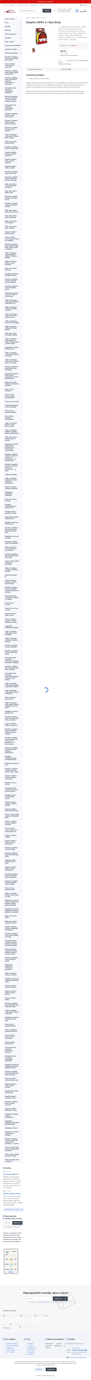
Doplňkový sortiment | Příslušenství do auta (12, 1018)
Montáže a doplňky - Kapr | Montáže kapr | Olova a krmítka (12, 718)
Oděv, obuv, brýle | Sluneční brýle (11, 142)
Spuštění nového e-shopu (12, 1194)
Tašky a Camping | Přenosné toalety (11, 974)
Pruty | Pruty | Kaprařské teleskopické (9, 417)
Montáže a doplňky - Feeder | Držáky (11, 848)
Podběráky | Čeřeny (11, 1128)
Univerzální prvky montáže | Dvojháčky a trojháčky (11, 597)
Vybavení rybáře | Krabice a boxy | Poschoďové (10, 868)
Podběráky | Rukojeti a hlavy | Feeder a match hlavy (11, 294)
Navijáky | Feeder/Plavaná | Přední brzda (10, 506)
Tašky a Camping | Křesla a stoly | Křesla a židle (11, 424)
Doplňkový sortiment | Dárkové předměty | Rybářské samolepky (12, 910)
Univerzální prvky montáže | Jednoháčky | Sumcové (10, 1050)
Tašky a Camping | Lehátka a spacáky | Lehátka (11, 640)
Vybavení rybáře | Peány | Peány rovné (11, 1079)
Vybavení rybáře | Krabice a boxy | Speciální (10, 263)
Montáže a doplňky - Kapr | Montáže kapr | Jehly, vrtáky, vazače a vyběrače (12, 246)
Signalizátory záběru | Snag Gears (11, 1091)
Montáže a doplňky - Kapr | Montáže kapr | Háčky (12, 854)
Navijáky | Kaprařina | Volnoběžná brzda (11, 274)
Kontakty (42, 5)
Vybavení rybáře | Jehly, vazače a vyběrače (10, 160)
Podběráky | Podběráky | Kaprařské (9, 493)
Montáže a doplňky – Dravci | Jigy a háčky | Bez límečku (11, 58)
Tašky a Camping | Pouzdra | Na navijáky (12, 321)
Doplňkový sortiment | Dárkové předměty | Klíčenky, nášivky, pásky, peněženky (12, 902)
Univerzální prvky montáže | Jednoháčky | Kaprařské (10, 1058)
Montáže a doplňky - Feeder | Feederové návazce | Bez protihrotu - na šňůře (12, 1141)
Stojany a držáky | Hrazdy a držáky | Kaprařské (11, 153)
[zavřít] (88, 2)
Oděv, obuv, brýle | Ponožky (11, 500)
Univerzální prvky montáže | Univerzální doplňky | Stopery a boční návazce (11, 676)
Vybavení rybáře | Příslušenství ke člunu (10, 861)
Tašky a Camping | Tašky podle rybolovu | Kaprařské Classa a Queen (12, 705)
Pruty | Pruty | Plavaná (9, 603)
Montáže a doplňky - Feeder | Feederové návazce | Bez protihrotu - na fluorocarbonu (11, 741)
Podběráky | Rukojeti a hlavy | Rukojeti (11, 406)
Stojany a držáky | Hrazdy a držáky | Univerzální (11, 777)
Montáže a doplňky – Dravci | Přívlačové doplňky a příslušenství (11, 750)
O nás (5, 5)
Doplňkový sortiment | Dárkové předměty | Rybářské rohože (12, 1066)
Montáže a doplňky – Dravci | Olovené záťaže (11, 959)
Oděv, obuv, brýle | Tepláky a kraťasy (11, 922)
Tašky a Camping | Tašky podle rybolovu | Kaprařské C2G (12, 301)
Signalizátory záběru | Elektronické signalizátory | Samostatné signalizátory (11, 447)
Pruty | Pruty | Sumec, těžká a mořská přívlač (10, 396)
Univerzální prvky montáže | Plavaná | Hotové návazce (11, 789)
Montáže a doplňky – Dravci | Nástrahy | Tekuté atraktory (11, 875)
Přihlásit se (17, 1223)
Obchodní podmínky (23, 5)
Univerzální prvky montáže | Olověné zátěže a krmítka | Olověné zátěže (11, 951)
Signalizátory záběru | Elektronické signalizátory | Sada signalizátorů (11, 376)
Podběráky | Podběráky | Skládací (11, 627)
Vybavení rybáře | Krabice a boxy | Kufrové (10, 992)
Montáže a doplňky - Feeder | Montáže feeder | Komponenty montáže (12, 589)
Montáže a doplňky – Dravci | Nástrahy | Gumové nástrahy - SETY (11, 530)
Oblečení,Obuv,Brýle (11, 53)
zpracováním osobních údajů (42, 1302)
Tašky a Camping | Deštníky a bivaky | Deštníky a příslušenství (11, 480)
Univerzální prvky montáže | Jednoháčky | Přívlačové (10, 90)
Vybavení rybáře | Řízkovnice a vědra (11, 1109)
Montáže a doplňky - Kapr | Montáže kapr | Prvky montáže (12, 667)
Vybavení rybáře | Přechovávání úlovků (11, 810)
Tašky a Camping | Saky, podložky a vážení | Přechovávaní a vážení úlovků (12, 341)
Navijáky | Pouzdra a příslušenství (11, 712)
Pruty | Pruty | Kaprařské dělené (10, 411)
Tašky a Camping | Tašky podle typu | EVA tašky (11, 633)
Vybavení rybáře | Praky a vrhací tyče (11, 724)
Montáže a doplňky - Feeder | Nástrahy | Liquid (11, 652)
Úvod (27, 18)
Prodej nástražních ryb (10, 1174)
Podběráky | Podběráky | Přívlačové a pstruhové (9, 967)
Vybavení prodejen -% (11, 575)
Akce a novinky (9, 19)
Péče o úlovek (9, 42)
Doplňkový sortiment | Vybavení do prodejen (12, 1133)
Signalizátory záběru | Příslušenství (11, 348)
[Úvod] (10, 11)
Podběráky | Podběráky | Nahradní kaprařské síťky (12, 1122)
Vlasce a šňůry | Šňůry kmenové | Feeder (12, 1155)
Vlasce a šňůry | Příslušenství (10, 1043)
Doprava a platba (12, 1343)
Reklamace (10, 1348)
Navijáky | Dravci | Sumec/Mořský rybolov (10, 796)
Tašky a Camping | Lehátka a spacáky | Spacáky (11, 569)
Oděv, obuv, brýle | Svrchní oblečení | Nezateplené (11, 548)
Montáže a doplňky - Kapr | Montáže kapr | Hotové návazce (12, 1073)
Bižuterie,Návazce (11, 34)
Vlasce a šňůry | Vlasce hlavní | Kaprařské (10, 65)
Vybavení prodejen (11, 474)
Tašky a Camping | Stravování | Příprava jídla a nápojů (12, 136)
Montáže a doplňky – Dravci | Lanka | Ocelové (11, 129)
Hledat (46, 11)
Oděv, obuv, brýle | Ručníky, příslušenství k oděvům (12, 383)
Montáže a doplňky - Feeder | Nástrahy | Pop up (11, 198)
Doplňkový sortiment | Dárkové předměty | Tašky (12, 980)
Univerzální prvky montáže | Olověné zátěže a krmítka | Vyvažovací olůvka (11, 943)
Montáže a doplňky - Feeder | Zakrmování (11, 147)
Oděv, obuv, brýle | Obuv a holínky (11, 227)
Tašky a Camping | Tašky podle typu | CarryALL (11, 308)
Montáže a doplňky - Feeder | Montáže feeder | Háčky (11, 882)
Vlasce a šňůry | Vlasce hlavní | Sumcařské (10, 1036)
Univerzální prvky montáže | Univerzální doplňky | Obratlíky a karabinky (12, 660)
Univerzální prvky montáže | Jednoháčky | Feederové (10, 107)
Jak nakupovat (34, 5)
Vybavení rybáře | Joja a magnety (12, 1160)
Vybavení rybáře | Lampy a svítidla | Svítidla (11, 803)
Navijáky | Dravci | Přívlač (10, 783)
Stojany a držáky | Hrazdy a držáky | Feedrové (11, 823)
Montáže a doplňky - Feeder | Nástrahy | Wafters (11, 205)
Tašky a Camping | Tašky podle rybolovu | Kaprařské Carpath (12, 685)
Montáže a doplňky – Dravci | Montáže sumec (11, 287)
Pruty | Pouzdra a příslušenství (10, 698)
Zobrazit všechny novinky (12, 1209)
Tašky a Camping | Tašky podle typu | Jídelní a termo (11, 315)
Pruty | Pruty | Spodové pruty (10, 888)
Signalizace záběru (11, 49)
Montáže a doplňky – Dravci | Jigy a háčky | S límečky (11, 935)
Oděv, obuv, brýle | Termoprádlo (11, 222)
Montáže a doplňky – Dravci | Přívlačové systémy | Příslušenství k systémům (11, 81)
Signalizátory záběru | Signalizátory (11, 517)
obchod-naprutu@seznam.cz (77, 1358)
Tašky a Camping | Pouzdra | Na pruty (11, 1030)
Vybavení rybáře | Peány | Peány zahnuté (10, 1085)
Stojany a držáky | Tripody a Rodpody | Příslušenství (11, 928)
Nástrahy (8, 30)
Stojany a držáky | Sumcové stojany (11, 986)
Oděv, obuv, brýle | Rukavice (11, 269)
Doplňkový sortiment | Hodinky (12, 537)
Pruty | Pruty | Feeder (12, 401)
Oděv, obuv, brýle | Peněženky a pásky (11, 334)
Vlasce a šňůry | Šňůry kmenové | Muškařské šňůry (12, 816)
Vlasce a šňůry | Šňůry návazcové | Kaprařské (12, 562)
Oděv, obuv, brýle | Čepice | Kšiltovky (11, 216)
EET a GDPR (10, 1352)
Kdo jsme (31, 1346)
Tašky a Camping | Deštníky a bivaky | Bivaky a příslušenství (12, 431)
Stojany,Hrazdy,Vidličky (12, 45)
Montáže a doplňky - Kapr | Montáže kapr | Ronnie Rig (12, 555)
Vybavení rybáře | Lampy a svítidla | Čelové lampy (11, 582)
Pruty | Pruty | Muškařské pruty (10, 1025)
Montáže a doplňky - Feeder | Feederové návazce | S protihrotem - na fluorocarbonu (11, 457)
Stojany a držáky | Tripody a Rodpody (11, 487)
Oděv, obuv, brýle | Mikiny (11, 916)
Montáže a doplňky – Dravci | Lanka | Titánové (11, 1103)
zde (53, 1375)
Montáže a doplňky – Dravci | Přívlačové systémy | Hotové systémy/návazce (11, 99)
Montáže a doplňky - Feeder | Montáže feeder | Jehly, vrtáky (11, 770)
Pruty (7, 23)
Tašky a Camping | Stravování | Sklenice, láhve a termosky (12, 361)
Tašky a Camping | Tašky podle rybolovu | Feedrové (12, 354)
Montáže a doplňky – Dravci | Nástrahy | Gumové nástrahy (11, 178)
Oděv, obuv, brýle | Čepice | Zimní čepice (11, 211)
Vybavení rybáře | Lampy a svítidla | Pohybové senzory (11, 620)
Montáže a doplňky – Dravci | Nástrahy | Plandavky (11, 368)
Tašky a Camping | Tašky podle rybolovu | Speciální (12, 1012)
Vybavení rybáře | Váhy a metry (10, 614)
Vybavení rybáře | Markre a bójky (10, 167)
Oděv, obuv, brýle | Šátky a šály (11, 191)
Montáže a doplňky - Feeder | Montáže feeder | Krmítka (11, 280)
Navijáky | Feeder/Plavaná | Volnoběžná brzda (11, 758)
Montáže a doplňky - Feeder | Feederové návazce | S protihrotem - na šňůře (11, 467)
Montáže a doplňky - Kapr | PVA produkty (11, 542)
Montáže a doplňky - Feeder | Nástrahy (11, 646)
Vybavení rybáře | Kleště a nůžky (10, 232)
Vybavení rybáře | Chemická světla (10, 1097)
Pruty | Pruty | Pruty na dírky (11, 609)
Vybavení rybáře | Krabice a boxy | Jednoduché (10, 842)
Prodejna (11, 5)
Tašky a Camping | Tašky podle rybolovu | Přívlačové (12, 692)
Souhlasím (51, 1369)
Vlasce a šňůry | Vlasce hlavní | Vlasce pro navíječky (12, 238)
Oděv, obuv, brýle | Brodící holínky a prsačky (11, 438)
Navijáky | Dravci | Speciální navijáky (10, 512)
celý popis (73, 39)
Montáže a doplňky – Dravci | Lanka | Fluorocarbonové (11, 122)
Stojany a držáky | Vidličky (11, 836)
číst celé (8, 1187)
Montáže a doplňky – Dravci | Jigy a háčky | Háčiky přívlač (11, 72)
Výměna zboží (11, 1350)
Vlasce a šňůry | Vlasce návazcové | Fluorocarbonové (11, 830)
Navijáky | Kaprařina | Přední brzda (11, 523)
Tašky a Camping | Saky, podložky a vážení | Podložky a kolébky (11, 255)
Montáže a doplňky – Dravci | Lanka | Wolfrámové (11, 115)
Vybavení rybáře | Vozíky (10, 999)
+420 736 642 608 (64, 11)
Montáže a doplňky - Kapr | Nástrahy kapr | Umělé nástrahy (12, 1005)
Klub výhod (31, 1350)
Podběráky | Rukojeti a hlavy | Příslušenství (11, 1115)
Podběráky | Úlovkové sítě (12, 764)
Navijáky (7, 26)
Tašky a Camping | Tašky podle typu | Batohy (11, 328)
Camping (8, 38)
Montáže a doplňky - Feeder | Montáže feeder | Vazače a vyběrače (11, 731)
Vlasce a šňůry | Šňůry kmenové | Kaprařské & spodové (12, 1148)
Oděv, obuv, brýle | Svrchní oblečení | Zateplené (11, 185)
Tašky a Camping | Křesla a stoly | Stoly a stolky (12, 895)
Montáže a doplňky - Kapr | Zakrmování (11, 172)
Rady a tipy (31, 1352)
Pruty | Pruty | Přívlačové (9, 390)
